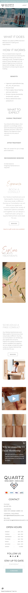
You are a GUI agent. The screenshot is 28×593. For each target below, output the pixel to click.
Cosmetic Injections (10, 272)
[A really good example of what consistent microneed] (14, 425)
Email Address (14, 564)
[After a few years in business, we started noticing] (14, 452)
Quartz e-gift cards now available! (14, 229)
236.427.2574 (7, 506)
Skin (6, 277)
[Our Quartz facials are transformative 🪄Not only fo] (14, 398)
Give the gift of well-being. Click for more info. (14, 1)
